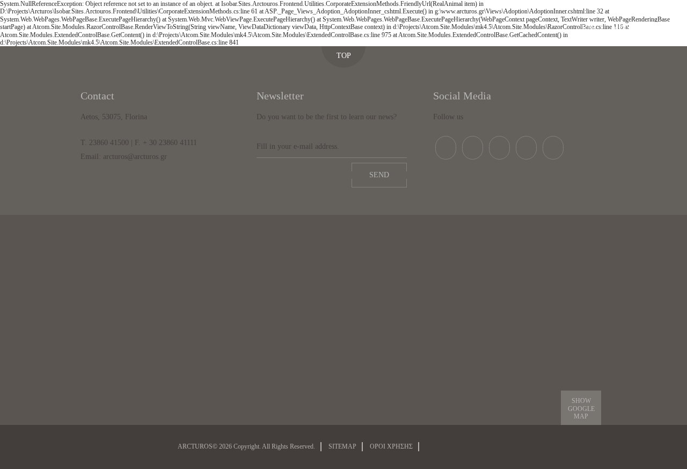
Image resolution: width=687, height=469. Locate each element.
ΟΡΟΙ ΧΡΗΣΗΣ (391, 446)
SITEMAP (342, 446)
